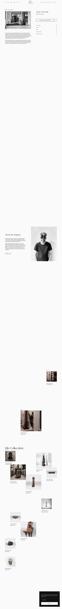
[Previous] (6, 20)
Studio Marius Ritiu (42, 12)
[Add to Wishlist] (55, 20)
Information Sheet (38, 31)
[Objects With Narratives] (31, 2)
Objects (6, 9)
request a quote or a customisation (45, 20)
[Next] (30, 20)
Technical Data (38, 25)
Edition (37, 29)
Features (37, 27)
